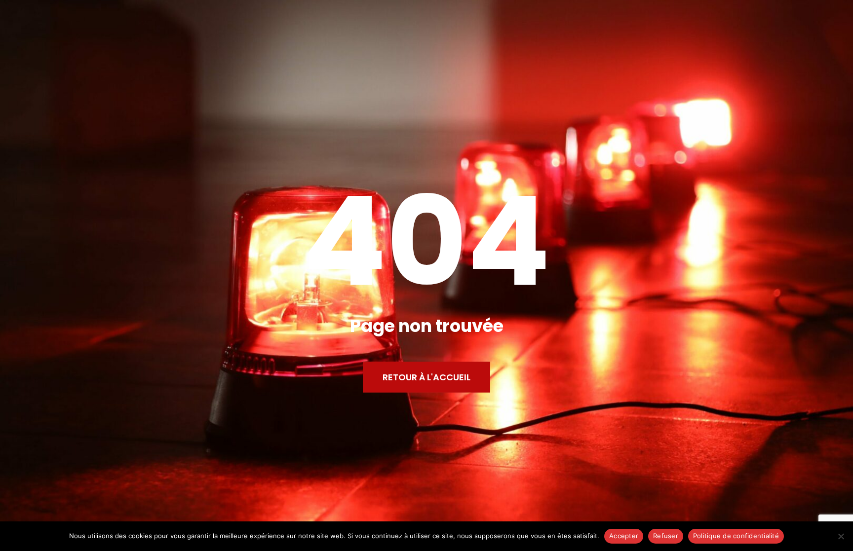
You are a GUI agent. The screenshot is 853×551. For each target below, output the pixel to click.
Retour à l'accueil (426, 376)
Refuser (665, 536)
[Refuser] (841, 536)
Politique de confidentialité (736, 536)
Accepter (623, 536)
